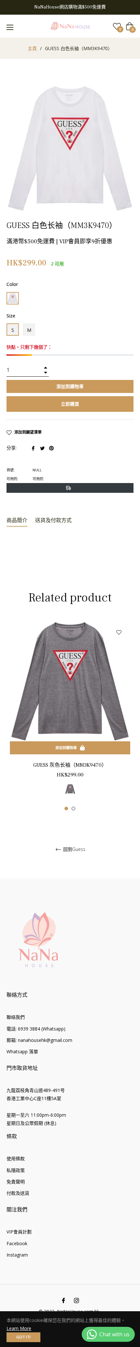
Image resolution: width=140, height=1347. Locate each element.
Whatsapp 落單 (22, 1051)
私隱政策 (16, 1170)
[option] (70, 716)
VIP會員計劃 (19, 1232)
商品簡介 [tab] (17, 520)
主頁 (32, 48)
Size (11, 316)
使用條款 (16, 1158)
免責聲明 (16, 1182)
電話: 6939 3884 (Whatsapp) (36, 1029)
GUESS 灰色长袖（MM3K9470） (70, 765)
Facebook (17, 1243)
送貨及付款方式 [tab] (53, 520)
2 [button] (73, 808)
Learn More (19, 1328)
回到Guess (73, 849)
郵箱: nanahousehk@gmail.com (39, 1040)
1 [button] (66, 808)
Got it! (23, 1337)
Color (12, 284)
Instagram (17, 1255)
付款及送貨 (18, 1193)
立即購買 (70, 404)
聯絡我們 (16, 1017)
